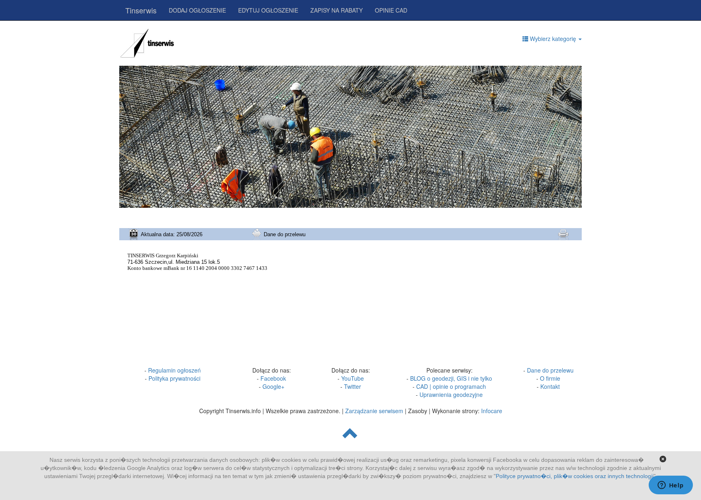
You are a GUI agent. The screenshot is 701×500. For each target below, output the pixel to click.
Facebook (273, 378)
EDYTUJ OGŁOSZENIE (268, 10)
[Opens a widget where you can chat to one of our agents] (670, 486)
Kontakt (550, 386)
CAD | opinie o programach (451, 386)
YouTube (352, 378)
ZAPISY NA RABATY (336, 10)
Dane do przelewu (550, 370)
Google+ (273, 386)
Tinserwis (141, 10)
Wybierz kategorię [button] (553, 38)
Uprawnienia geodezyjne (451, 394)
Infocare (491, 411)
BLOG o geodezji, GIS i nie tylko (451, 378)
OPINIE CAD (391, 10)
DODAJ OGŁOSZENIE (197, 10)
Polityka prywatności (174, 378)
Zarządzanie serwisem (374, 411)
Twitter (352, 386)
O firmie (550, 378)
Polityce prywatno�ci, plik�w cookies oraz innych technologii (575, 476)
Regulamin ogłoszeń (174, 370)
